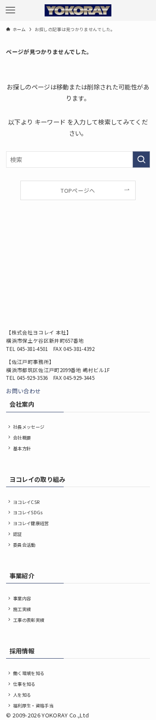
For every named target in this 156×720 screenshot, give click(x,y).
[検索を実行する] (141, 159)
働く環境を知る (28, 673)
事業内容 (22, 598)
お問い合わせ (23, 391)
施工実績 (22, 609)
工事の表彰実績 (28, 620)
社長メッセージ (28, 427)
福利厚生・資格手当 (33, 705)
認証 (17, 534)
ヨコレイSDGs (28, 512)
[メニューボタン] (10, 10)
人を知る (22, 694)
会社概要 (22, 437)
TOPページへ (78, 190)
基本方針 (22, 448)
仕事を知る (24, 684)
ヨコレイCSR (26, 502)
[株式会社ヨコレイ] (78, 10)
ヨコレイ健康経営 (31, 523)
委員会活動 (24, 545)
